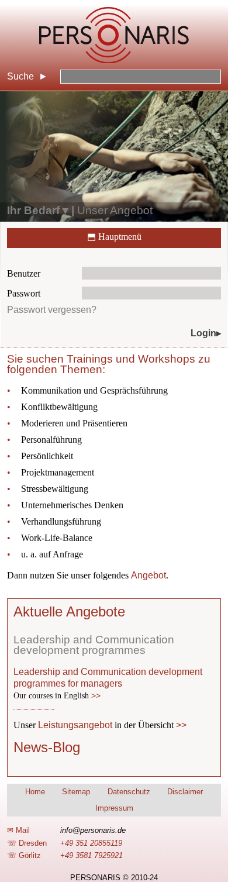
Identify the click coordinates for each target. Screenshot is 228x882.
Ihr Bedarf (33, 210)
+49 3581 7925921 (91, 855)
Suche (20, 76)
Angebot (148, 575)
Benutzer (23, 273)
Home (35, 791)
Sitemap (76, 791)
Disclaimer (185, 791)
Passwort (23, 293)
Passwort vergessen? (51, 310)
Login (203, 333)
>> (96, 695)
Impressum (114, 808)
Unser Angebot (115, 210)
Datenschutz (129, 791)
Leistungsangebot (75, 725)
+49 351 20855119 (91, 843)
